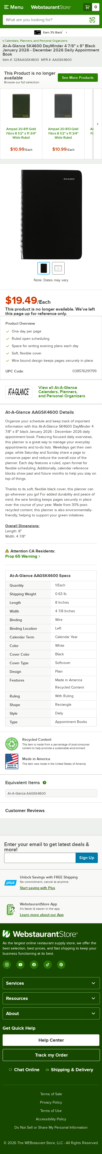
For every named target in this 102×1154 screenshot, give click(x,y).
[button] (43, 268)
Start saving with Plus (37, 888)
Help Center (51, 1040)
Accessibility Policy (51, 1119)
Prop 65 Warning (21, 556)
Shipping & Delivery (72, 1069)
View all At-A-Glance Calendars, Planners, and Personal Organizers (61, 392)
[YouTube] (20, 964)
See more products (78, 77)
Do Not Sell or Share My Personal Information (51, 1127)
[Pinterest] (61, 964)
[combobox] (51, 20)
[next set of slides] (97, 124)
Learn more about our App (42, 915)
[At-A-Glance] (18, 392)
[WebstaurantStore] (51, 934)
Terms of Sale (51, 1094)
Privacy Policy (51, 1102)
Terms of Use (51, 1111)
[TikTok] (47, 964)
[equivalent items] (44, 782)
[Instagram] (7, 964)
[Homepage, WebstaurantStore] (51, 7)
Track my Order (51, 1055)
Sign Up (86, 857)
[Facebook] (34, 964)
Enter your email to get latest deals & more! (46, 847)
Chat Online (26, 1069)
